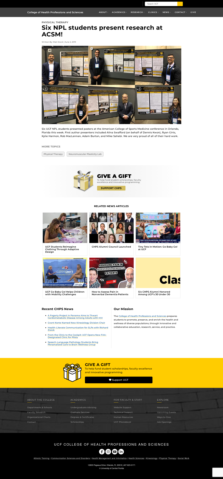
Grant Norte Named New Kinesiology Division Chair (76, 322)
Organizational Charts (38, 417)
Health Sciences (136, 458)
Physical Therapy (55, 22)
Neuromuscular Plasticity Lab (85, 154)
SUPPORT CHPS (111, 188)
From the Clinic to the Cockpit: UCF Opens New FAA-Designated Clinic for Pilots (77, 336)
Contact (31, 422)
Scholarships (77, 422)
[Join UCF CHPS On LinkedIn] (121, 451)
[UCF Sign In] (130, 4)
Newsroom (163, 407)
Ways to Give (164, 417)
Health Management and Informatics (109, 458)
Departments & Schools (39, 407)
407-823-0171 (129, 465)
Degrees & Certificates (82, 417)
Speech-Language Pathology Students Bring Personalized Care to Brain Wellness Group (73, 343)
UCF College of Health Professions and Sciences (111, 444)
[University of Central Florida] (62, 3)
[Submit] (180, 4)
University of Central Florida (112, 468)
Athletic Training (41, 458)
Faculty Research (36, 412)
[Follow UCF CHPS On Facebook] (102, 451)
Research (137, 12)
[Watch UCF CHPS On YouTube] (115, 451)
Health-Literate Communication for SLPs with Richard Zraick (78, 328)
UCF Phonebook (122, 422)
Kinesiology (151, 458)
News (166, 12)
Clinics (152, 12)
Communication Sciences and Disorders (70, 458)
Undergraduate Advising (83, 407)
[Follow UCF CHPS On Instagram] (108, 451)
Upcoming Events (166, 412)
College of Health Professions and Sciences (55, 12)
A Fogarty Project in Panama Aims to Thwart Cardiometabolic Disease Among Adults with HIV (75, 316)
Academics (118, 12)
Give (193, 12)
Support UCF (119, 379)
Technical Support (123, 412)
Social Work (183, 458)
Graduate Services (80, 412)
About (103, 12)
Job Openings (164, 422)
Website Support (122, 407)
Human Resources (123, 417)
